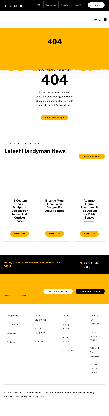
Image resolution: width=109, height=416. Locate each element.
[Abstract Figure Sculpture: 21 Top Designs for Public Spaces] (89, 176)
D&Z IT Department (37, 396)
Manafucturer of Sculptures (59, 392)
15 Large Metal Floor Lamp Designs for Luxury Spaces (55, 205)
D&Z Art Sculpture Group (30, 392)
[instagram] (15, 6)
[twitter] (10, 6)
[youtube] (21, 6)
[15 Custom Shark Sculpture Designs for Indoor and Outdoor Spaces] (19, 176)
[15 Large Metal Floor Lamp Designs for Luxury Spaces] (54, 176)
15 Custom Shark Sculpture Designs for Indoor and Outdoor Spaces (20, 211)
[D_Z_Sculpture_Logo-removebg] (15, 284)
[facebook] (5, 6)
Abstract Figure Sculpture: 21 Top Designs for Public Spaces (89, 209)
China (84, 392)
